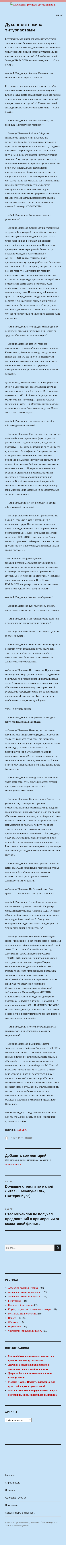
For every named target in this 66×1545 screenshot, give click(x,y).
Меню (59, 15)
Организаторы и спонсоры (20, 1512)
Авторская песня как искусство (24, 1296)
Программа (11, 1505)
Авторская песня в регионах (23, 1287)
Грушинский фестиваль (20, 1304)
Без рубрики (14, 1300)
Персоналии (14, 1326)
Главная (10, 1475)
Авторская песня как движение (24, 1292)
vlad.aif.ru (22, 1129)
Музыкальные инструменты (23, 1313)
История (10, 1490)
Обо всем (13, 1322)
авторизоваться (13, 1164)
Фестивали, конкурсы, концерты (25, 1330)
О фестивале (12, 1482)
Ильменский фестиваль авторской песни (22, 1522)
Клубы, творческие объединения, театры (29, 1309)
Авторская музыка (15, 1497)
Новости (29, 1137)
